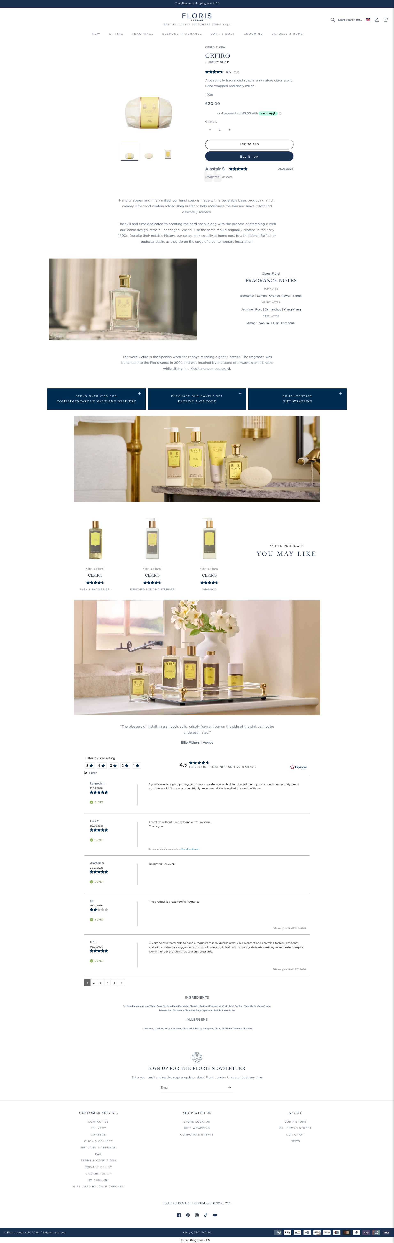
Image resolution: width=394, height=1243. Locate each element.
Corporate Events (197, 1134)
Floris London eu (190, 849)
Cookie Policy (98, 1173)
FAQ (98, 1154)
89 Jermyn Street (295, 1128)
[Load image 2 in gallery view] (148, 151)
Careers (98, 1134)
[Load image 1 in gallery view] (129, 151)
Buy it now (249, 156)
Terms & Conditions (98, 1160)
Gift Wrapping (197, 1128)
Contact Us (98, 1121)
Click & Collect (98, 1141)
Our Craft (295, 1134)
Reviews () (222, 71)
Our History (295, 1121)
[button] (116, 36)
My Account (98, 1180)
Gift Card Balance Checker (98, 1186)
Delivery (98, 1128)
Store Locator (197, 1121)
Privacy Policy (98, 1167)
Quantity (211, 121)
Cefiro (95, 576)
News (295, 1141)
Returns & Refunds (98, 1147)
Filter (92, 772)
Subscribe (229, 1087)
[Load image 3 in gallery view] (168, 151)
